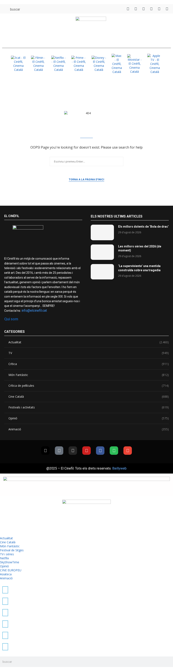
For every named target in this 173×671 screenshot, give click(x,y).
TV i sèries (7, 554)
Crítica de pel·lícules (88, 386)
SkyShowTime (9, 562)
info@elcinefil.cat (34, 311)
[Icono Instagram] (143, 9)
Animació (88, 429)
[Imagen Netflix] (58, 64)
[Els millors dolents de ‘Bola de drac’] (102, 232)
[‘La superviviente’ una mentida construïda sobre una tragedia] (102, 271)
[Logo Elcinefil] (91, 30)
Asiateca (6, 574)
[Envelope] (127, 450)
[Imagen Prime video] (78, 64)
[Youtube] (86, 450)
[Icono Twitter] (128, 9)
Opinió (88, 418)
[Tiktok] (59, 450)
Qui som (11, 319)
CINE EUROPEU (10, 570)
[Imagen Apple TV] (154, 64)
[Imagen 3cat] (18, 64)
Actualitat (88, 342)
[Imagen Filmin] (38, 64)
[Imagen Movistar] (134, 64)
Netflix (4, 558)
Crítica (88, 364)
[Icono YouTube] (151, 9)
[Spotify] (114, 450)
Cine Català (88, 397)
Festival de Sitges (12, 550)
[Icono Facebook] (159, 9)
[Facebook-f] (100, 450)
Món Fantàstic (88, 375)
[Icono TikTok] (136, 9)
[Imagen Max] (117, 64)
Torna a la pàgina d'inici (86, 179)
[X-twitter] (45, 450)
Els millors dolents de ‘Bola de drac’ (143, 226)
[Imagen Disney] (99, 64)
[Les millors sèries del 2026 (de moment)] (102, 252)
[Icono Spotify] (167, 9)
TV (88, 353)
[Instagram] (73, 450)
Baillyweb (119, 468)
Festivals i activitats (88, 407)
